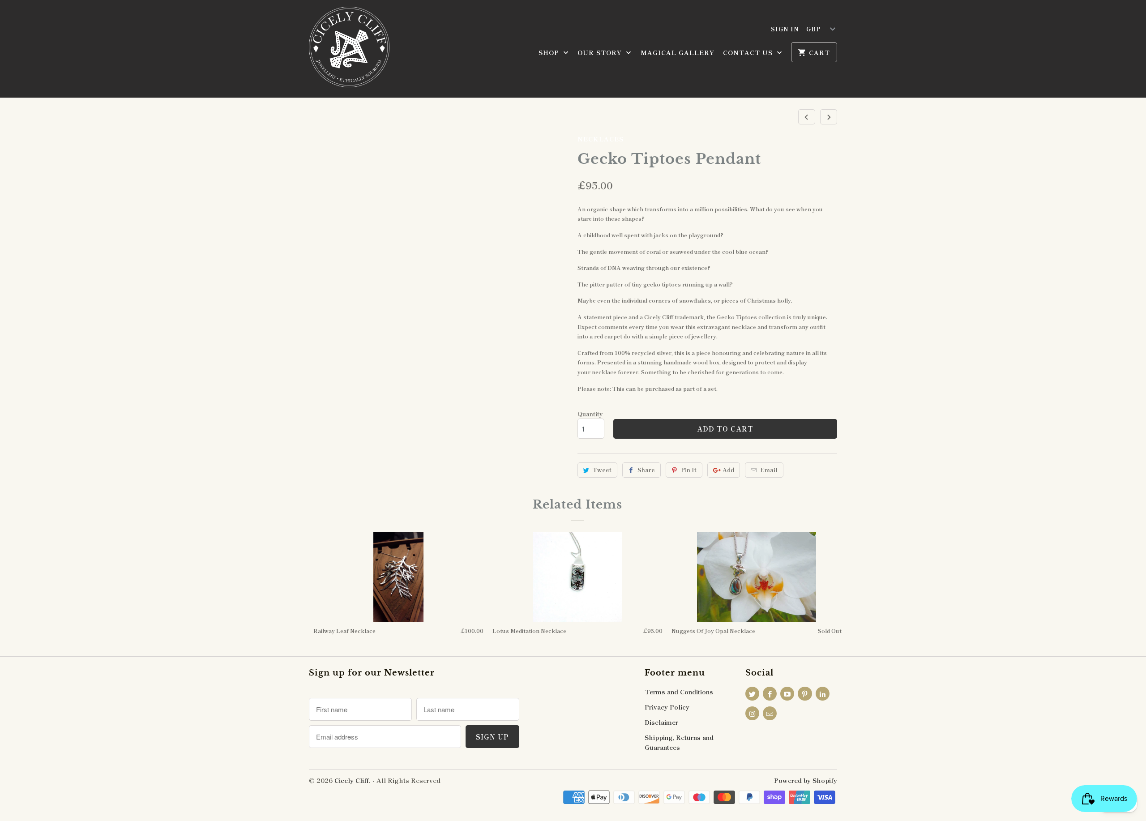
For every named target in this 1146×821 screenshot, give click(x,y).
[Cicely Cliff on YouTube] (787, 694)
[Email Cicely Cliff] (770, 713)
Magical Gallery (677, 52)
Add (728, 470)
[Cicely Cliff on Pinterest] (805, 694)
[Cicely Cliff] (349, 49)
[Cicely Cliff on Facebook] (770, 694)
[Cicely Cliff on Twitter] (752, 694)
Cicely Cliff (351, 780)
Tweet (602, 470)
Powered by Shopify (805, 780)
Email (769, 470)
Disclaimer (661, 722)
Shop (550, 52)
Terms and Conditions (679, 691)
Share (646, 470)
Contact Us (749, 52)
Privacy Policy (667, 706)
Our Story (600, 52)
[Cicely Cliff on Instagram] (752, 713)
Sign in (785, 29)
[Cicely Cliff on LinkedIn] (823, 694)
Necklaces (600, 138)
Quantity (590, 414)
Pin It (689, 470)
